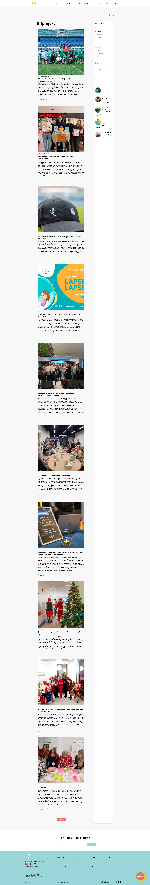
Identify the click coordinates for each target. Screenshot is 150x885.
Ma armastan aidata (61, 863)
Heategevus (100, 37)
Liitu (91, 844)
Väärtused (94, 863)
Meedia (99, 50)
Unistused (70, 3)
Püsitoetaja (100, 53)
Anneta (97, 3)
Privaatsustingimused (62, 882)
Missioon (94, 861)
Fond (106, 3)
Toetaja (99, 60)
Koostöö (99, 47)
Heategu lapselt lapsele (103, 41)
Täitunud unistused (79, 861)
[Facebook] (118, 882)
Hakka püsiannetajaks (62, 861)
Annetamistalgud (101, 28)
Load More (61, 819)
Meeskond (94, 866)
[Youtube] (116, 882)
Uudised (99, 76)
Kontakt (116, 3)
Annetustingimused (61, 866)
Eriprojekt (99, 31)
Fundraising (100, 34)
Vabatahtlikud (100, 79)
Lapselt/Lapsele (84, 3)
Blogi (107, 861)
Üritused (99, 72)
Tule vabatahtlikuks (61, 864)
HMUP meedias (109, 863)
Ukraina (99, 63)
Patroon (93, 864)
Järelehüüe (99, 44)
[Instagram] (120, 882)
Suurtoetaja (100, 56)
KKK (76, 863)
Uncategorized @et (102, 66)
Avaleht (59, 3)
